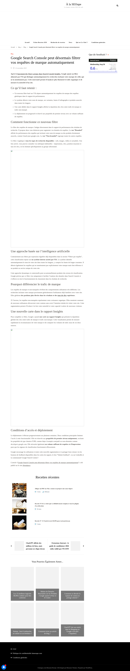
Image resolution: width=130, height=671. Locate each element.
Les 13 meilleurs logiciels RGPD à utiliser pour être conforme (22, 596)
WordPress (89, 668)
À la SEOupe (73, 4)
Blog (12, 54)
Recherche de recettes (58, 42)
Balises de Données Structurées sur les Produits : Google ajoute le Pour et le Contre (47, 595)
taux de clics (62, 295)
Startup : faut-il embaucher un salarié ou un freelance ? (22, 632)
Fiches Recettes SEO (40, 42)
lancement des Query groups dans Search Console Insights (38, 74)
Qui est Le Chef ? (82, 42)
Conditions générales (98, 42)
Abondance (26, 465)
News (70, 42)
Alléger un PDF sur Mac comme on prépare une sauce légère (54, 488)
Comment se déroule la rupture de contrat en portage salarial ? (72, 596)
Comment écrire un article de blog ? (47, 632)
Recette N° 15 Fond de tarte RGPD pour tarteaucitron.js (52, 521)
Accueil (27, 42)
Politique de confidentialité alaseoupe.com (27, 653)
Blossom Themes (72, 668)
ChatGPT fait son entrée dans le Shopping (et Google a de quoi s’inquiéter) (72, 630)
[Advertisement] (65, 25)
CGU (14, 649)
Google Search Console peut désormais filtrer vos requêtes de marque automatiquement (48, 463)
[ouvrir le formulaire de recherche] (117, 5)
